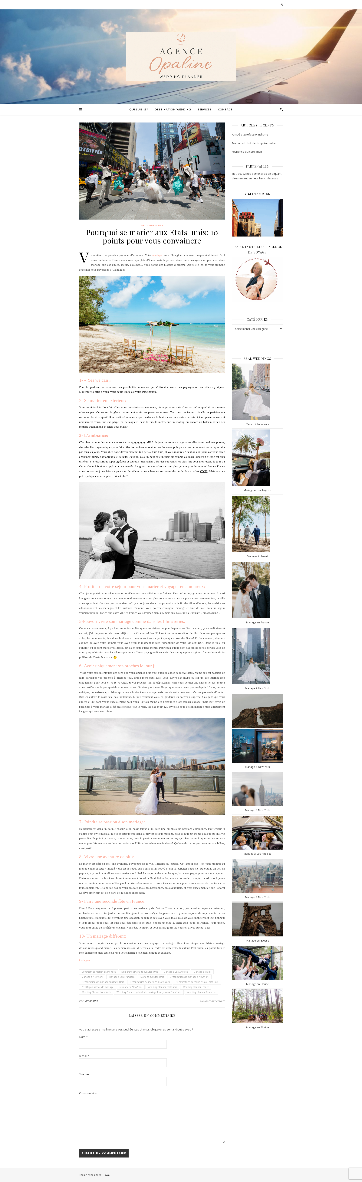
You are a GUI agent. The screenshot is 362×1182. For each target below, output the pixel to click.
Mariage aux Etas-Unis (152, 976)
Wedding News (152, 225)
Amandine (91, 1001)
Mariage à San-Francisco (122, 976)
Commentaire (88, 1093)
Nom (83, 1037)
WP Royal (104, 1175)
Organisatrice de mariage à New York (150, 982)
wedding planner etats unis (162, 987)
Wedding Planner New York (96, 992)
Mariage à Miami (202, 971)
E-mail (84, 1055)
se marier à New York (130, 987)
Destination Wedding (173, 109)
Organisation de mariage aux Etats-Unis (103, 982)
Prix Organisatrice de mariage (98, 987)
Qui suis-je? (138, 109)
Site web (84, 1074)
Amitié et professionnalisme (250, 134)
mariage (157, 255)
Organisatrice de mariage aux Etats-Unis (197, 982)
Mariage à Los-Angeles (176, 971)
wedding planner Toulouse (201, 992)
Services (204, 109)
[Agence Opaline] (181, 56)
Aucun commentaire (212, 1001)
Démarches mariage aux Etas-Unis (139, 971)
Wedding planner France (196, 987)
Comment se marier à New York (99, 971)
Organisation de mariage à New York (189, 976)
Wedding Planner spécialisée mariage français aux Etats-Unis (149, 992)
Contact (225, 109)
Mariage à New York (92, 976)
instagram (85, 960)
